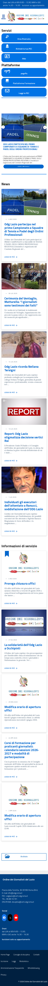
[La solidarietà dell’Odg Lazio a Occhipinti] (24, 622)
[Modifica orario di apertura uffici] (24, 685)
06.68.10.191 (11, 898)
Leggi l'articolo (24, 166)
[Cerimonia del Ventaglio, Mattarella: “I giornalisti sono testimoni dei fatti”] (24, 276)
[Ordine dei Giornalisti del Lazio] (26, 15)
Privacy (3, 974)
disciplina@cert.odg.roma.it (23, 901)
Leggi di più (10, 257)
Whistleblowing (34, 968)
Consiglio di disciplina (21, 954)
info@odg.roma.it (15, 892)
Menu (3, 17)
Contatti (36, 954)
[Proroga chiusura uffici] (24, 562)
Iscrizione (4, 961)
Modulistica (23, 961)
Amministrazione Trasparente (12, 968)
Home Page (5, 954)
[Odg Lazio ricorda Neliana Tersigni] (24, 344)
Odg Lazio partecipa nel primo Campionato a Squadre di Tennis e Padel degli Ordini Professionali (21, 147)
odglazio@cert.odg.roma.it (17, 895)
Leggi (14, 961)
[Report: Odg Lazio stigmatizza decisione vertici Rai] (24, 411)
